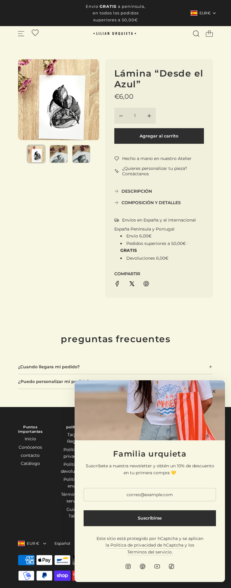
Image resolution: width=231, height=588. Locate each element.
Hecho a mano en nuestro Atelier (157, 158)
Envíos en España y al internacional (159, 220)
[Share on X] (131, 284)
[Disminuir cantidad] (121, 115)
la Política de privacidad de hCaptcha (144, 545)
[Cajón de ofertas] (35, 32)
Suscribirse (150, 518)
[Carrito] (209, 33)
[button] (32, 99)
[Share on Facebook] (117, 284)
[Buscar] (196, 33)
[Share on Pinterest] (146, 284)
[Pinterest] (142, 566)
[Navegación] (21, 33)
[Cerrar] (213, 391)
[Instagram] (128, 566)
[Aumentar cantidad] (149, 115)
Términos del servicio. (150, 552)
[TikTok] (171, 566)
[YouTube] (157, 566)
